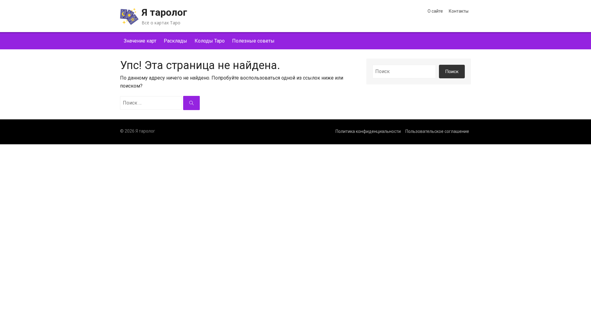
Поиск (452, 71)
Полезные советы (253, 41)
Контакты (458, 11)
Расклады (175, 41)
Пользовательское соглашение (437, 131)
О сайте (435, 11)
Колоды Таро (210, 41)
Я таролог (164, 12)
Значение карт (140, 41)
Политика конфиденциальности (368, 131)
